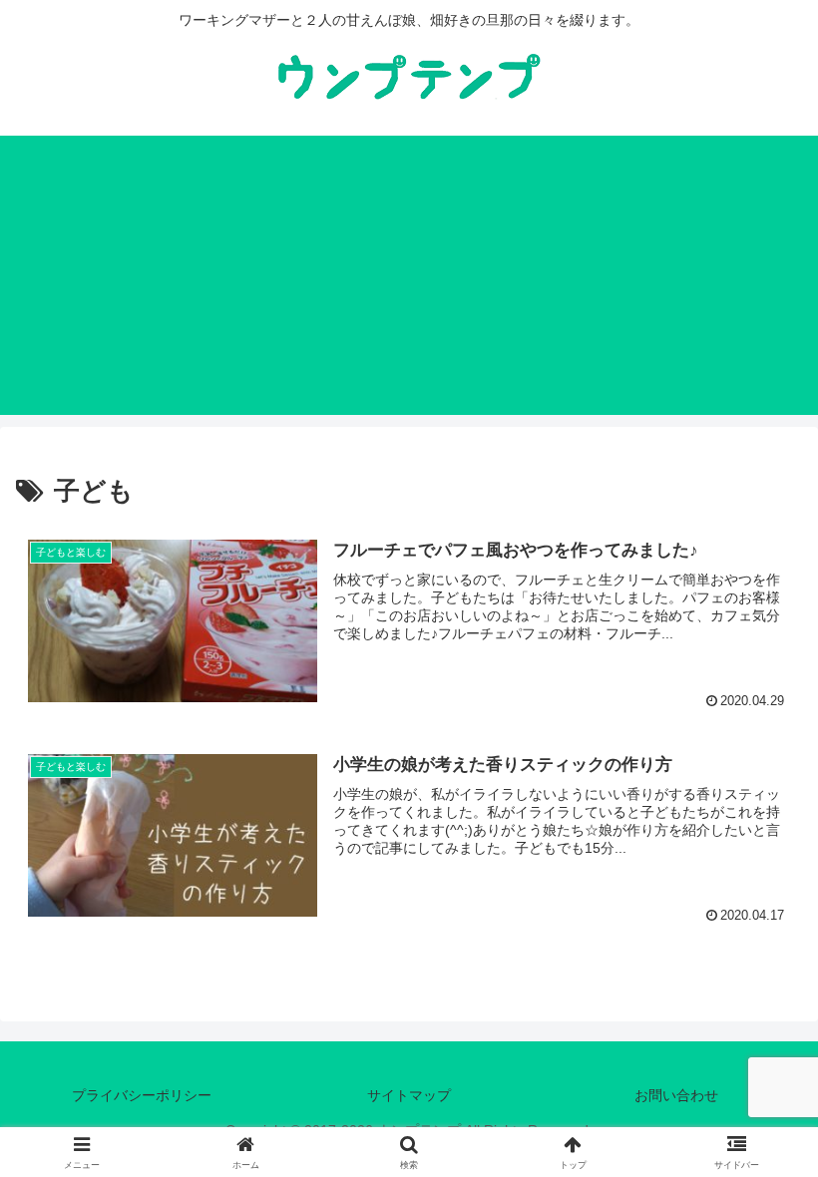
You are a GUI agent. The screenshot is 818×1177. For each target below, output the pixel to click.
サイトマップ (409, 1095)
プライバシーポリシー (141, 1095)
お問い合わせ (676, 1095)
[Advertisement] (409, 275)
